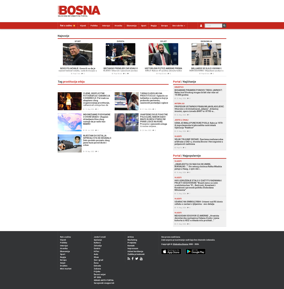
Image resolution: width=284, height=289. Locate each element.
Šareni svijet (99, 274)
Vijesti (83, 26)
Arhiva (131, 237)
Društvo (63, 266)
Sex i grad (98, 260)
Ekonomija (132, 26)
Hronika (118, 26)
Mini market (65, 269)
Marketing (132, 240)
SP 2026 (97, 277)
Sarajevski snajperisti (104, 283)
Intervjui (106, 26)
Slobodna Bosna (180, 244)
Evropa (164, 26)
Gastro (97, 248)
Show (96, 257)
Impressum (133, 248)
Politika (94, 26)
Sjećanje (98, 240)
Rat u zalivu (65, 237)
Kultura (97, 243)
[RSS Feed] (129, 259)
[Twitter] (136, 259)
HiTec (96, 251)
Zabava (97, 269)
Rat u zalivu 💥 (67, 25)
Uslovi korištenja (135, 251)
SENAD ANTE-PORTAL (104, 280)
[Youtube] (141, 259)
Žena (96, 263)
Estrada (97, 266)
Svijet (62, 263)
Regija (154, 26)
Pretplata (132, 243)
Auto (96, 254)
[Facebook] (133, 259)
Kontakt (131, 246)
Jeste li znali (100, 237)
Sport (143, 26)
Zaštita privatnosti (136, 254)
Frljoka (97, 271)
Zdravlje (98, 246)
